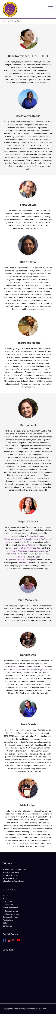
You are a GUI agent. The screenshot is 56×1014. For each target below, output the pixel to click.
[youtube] (19, 940)
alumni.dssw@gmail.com (13, 881)
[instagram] (9, 940)
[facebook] (5, 940)
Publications (8, 920)
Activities (9, 905)
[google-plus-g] (14, 940)
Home (5, 895)
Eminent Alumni (11, 911)
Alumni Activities (12, 914)
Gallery (5, 923)
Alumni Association (10, 908)
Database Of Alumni (11, 917)
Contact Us (7, 926)
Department (10, 902)
